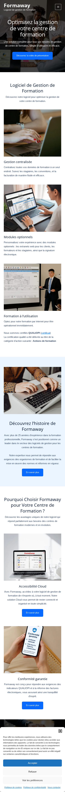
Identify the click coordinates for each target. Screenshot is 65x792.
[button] (60, 731)
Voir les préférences (32, 780)
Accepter (32, 763)
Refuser (32, 771)
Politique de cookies (13, 787)
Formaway (17, 5)
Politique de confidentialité (34, 787)
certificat (45, 333)
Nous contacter (54, 787)
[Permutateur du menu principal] (58, 7)
